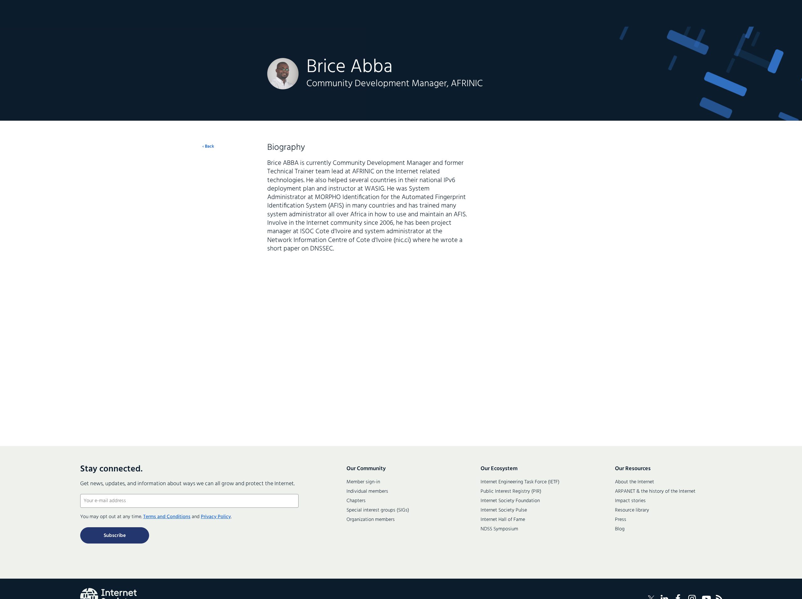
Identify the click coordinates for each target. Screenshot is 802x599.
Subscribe (115, 536)
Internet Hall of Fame (503, 520)
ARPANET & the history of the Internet (655, 491)
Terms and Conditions (166, 517)
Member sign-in (363, 482)
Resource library (632, 510)
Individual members (367, 491)
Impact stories (630, 501)
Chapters (356, 501)
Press (620, 520)
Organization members (370, 520)
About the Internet (634, 482)
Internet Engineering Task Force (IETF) (520, 482)
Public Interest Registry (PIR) (511, 491)
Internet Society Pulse (504, 510)
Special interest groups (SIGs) (377, 510)
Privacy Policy (216, 517)
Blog (620, 529)
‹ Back (208, 146)
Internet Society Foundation (510, 501)
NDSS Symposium (499, 529)
